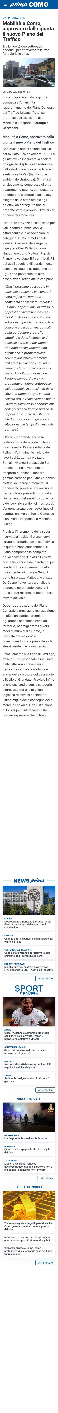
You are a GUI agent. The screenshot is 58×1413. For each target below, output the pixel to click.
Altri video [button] (46, 1178)
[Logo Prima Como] (29, 4)
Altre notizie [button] (45, 978)
